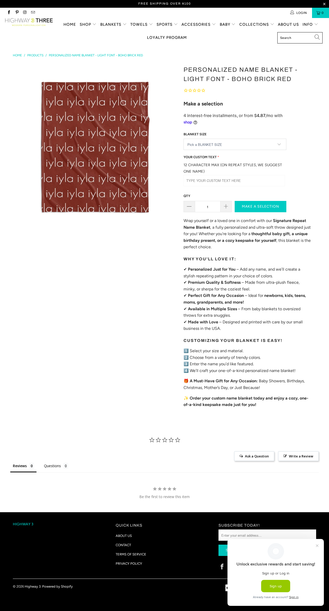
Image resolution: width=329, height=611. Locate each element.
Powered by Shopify (57, 586)
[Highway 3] (29, 22)
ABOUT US (124, 536)
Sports (165, 24)
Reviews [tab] (20, 465)
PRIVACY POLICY (129, 563)
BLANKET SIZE (195, 134)
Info (308, 24)
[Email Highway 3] (33, 13)
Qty (187, 196)
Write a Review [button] (301, 456)
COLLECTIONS (254, 24)
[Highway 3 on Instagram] (25, 13)
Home (69, 24)
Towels (139, 24)
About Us (288, 24)
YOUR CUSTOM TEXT (200, 157)
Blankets (111, 24)
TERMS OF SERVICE (131, 554)
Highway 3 (33, 586)
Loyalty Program (167, 37)
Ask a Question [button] (257, 456)
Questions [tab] (52, 465)
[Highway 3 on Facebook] (8, 13)
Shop (86, 24)
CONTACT (123, 545)
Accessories (196, 24)
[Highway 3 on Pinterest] (16, 13)
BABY (226, 24)
